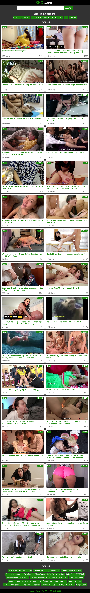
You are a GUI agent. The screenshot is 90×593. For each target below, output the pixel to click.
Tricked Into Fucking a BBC (53, 585)
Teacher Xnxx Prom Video (18, 578)
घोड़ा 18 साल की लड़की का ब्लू (43, 581)
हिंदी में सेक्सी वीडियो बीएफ (55, 574)
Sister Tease (40, 574)
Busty (60, 17)
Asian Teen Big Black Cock (20, 581)
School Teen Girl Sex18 (71, 570)
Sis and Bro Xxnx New (58, 578)
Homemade (36, 17)
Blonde (46, 17)
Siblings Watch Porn (39, 578)
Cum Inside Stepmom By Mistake (19, 574)
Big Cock (26, 17)
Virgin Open (81, 585)
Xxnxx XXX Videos (11, 585)
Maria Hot (70, 585)
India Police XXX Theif (75, 574)
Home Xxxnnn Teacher (30, 585)
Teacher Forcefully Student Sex (47, 570)
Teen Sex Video (74, 581)
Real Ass (73, 17)
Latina (53, 17)
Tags (38, 591)
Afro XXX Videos (76, 578)
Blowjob (16, 17)
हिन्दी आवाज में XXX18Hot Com (20, 570)
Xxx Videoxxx (60, 581)
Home (31, 591)
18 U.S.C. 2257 (55, 591)
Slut (66, 17)
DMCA (44, 591)
